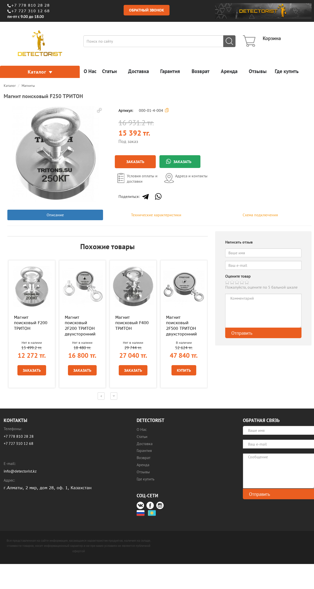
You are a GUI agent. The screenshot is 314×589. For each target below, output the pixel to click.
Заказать (135, 161)
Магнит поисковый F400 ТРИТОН (132, 323)
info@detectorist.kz (20, 471)
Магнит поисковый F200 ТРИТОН (30, 323)
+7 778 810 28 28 (30, 5)
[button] (99, 110)
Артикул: (124, 110)
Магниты (28, 85)
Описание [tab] (55, 214)
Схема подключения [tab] (260, 214)
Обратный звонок (146, 10)
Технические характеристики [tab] (156, 214)
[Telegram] (145, 196)
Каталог (37, 72)
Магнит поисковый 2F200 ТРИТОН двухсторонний (80, 325)
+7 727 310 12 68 (30, 11)
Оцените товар (238, 276)
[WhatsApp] (158, 196)
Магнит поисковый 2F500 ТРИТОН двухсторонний (181, 325)
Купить (184, 370)
